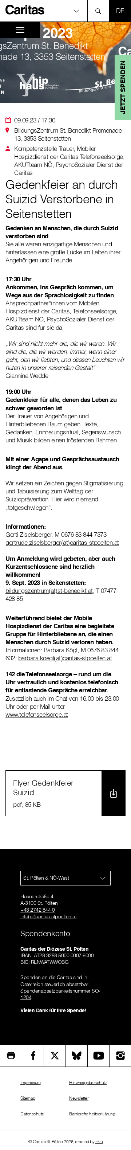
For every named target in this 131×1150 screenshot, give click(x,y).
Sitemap (27, 1098)
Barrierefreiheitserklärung (92, 1113)
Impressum (30, 1082)
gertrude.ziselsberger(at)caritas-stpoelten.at (62, 542)
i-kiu (99, 1141)
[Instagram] (120, 1056)
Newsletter (78, 1098)
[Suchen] (100, 10)
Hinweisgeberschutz (88, 1082)
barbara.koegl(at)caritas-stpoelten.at (65, 658)
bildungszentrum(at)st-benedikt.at (49, 590)
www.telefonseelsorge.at (36, 714)
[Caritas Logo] (25, 9)
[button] (65, 11)
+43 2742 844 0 (37, 910)
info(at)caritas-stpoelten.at (48, 916)
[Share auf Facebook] (33, 1056)
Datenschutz (32, 1113)
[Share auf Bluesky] (76, 1056)
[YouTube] (98, 1056)
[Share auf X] (55, 1056)
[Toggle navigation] (20, 30)
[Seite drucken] (11, 1056)
